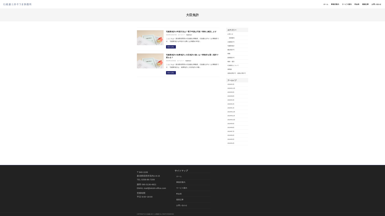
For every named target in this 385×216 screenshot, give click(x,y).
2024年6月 (230, 135)
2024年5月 (230, 139)
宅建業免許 (189, 35)
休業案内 (232, 38)
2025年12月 (231, 88)
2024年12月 (231, 112)
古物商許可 (231, 42)
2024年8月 (230, 127)
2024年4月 (230, 143)
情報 (228, 53)
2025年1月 (230, 108)
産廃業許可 (231, 57)
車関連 (229, 69)
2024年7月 (230, 131)
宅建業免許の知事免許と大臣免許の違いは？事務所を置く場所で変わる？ (192, 56)
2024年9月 (230, 123)
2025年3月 (230, 100)
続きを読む (170, 47)
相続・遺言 (231, 61)
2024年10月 (231, 119)
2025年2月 (230, 104)
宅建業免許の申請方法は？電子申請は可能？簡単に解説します (191, 31)
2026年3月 (230, 84)
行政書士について (233, 65)
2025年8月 (230, 96)
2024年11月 (231, 115)
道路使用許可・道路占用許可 (236, 73)
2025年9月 (230, 92)
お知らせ (230, 34)
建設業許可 (231, 49)
